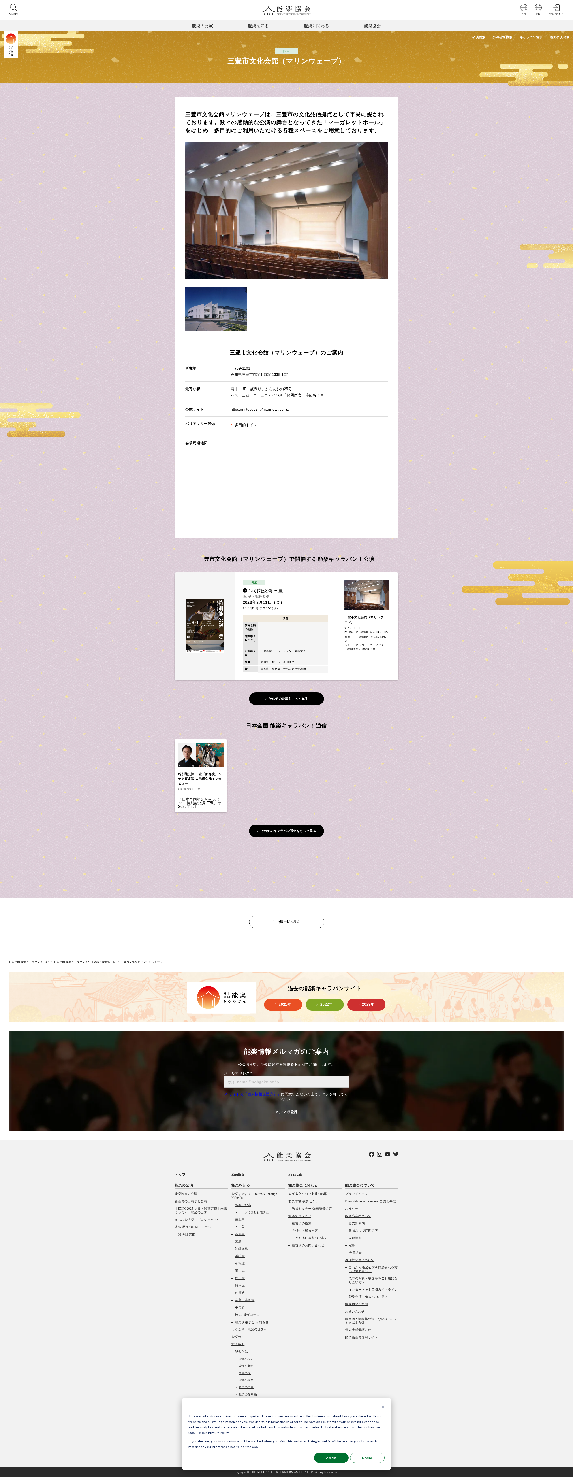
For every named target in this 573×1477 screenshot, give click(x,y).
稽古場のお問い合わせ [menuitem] (308, 1245)
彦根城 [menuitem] (240, 1263)
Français (295, 1174)
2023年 (368, 1004)
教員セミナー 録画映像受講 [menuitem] (312, 1208)
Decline (367, 1458)
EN (524, 13)
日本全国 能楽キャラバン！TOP (29, 961)
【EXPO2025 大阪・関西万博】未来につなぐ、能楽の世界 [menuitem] (201, 1210)
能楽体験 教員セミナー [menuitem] (305, 1201)
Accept (331, 1458)
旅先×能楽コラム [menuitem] (247, 1315)
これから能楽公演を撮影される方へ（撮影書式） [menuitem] (373, 1269)
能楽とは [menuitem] (241, 1351)
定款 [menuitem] (352, 1245)
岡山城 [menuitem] (240, 1271)
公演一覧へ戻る (288, 922)
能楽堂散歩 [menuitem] (243, 1205)
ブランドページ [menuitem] (356, 1194)
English (237, 1174)
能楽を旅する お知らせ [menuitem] (252, 1322)
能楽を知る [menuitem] (240, 1185)
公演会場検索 (502, 37)
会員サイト (556, 13)
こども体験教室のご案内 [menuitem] (310, 1238)
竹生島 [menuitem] (240, 1226)
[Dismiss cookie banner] (383, 1408)
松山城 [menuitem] (240, 1278)
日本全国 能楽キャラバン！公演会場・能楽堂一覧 (85, 961)
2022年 (326, 1004)
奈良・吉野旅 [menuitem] (244, 1300)
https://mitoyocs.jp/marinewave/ (258, 409)
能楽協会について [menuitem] (360, 1185)
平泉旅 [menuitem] (240, 1307)
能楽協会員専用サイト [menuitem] (361, 1337)
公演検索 (478, 37)
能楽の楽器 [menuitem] (246, 1387)
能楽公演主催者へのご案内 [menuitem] (368, 1296)
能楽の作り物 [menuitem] (248, 1394)
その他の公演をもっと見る (288, 698)
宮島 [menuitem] (238, 1241)
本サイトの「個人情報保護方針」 (253, 1094)
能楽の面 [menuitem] (245, 1373)
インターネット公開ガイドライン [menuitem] (373, 1289)
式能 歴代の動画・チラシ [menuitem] (193, 1227)
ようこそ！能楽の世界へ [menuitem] (249, 1329)
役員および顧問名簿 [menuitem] (363, 1230)
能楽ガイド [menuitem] (239, 1337)
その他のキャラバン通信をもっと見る (288, 831)
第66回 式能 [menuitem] (187, 1234)
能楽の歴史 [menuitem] (246, 1359)
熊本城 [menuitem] (240, 1285)
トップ (180, 1174)
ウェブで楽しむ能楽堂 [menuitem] (254, 1212)
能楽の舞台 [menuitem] (246, 1366)
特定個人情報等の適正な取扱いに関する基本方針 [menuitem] (371, 1320)
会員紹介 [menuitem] (355, 1252)
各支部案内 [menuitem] (357, 1223)
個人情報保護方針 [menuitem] (358, 1330)
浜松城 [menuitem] (240, 1256)
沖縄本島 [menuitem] (241, 1249)
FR (538, 13)
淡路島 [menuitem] (240, 1234)
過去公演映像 (559, 37)
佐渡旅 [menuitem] (240, 1292)
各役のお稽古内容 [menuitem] (305, 1230)
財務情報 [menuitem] (355, 1238)
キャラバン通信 (531, 37)
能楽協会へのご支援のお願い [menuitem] (309, 1194)
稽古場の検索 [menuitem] (301, 1223)
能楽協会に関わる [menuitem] (303, 1185)
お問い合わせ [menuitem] (355, 1311)
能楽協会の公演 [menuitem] (186, 1194)
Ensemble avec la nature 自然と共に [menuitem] (370, 1201)
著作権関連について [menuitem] (359, 1260)
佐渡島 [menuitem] (240, 1219)
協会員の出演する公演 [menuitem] (191, 1201)
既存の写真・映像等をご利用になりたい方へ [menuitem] (373, 1280)
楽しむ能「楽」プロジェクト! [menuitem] (196, 1220)
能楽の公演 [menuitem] (184, 1185)
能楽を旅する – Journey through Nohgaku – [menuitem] (254, 1195)
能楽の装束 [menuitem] (246, 1380)
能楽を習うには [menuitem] (299, 1216)
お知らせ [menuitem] (351, 1208)
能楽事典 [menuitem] (237, 1344)
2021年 (285, 1004)
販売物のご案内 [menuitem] (356, 1304)
